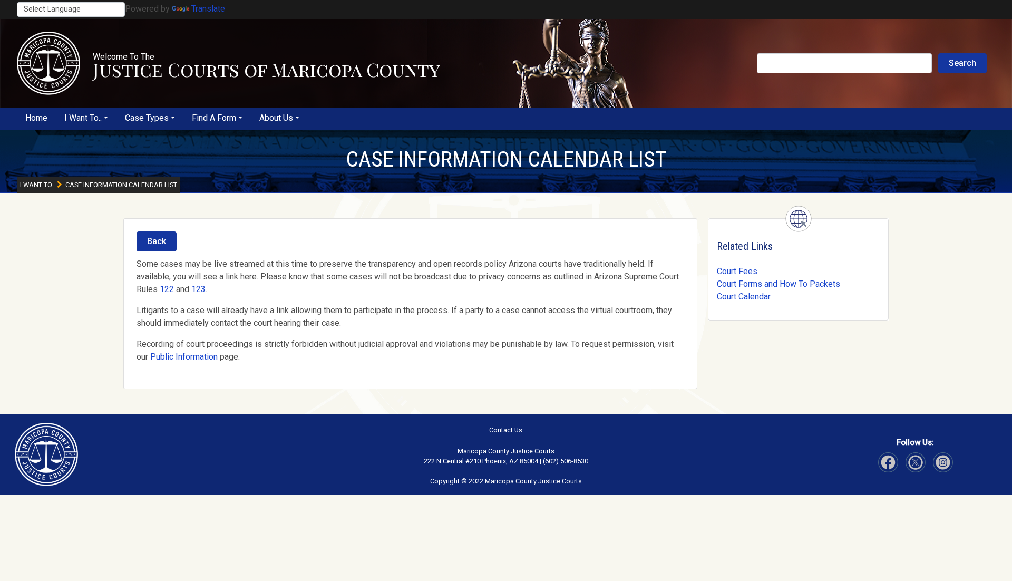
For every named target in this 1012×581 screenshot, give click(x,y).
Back (156, 241)
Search (962, 63)
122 (167, 289)
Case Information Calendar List (506, 159)
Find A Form (214, 118)
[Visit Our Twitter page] (943, 462)
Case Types (147, 118)
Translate (208, 9)
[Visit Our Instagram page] (915, 462)
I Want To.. (83, 118)
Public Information (184, 357)
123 (198, 289)
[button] (48, 63)
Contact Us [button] (505, 430)
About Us (276, 118)
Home (36, 118)
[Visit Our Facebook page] (888, 462)
